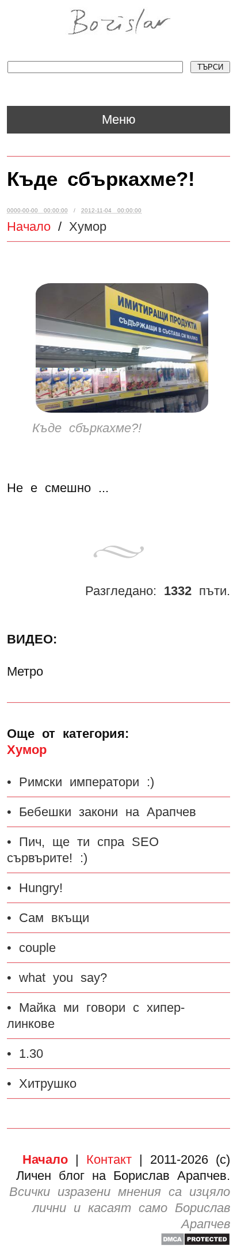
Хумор (27, 749)
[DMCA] (195, 1242)
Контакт (109, 1159)
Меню (119, 119)
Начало (29, 226)
